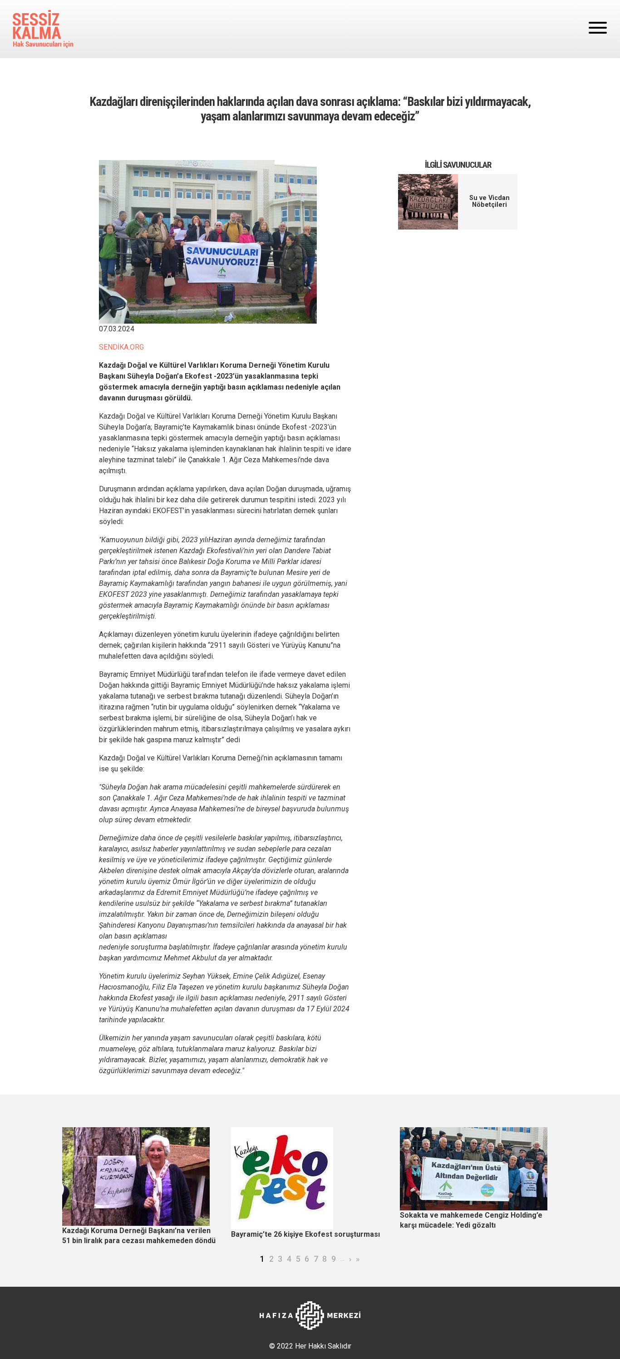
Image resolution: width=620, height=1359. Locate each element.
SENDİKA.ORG (121, 347)
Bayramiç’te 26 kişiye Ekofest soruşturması (305, 1234)
